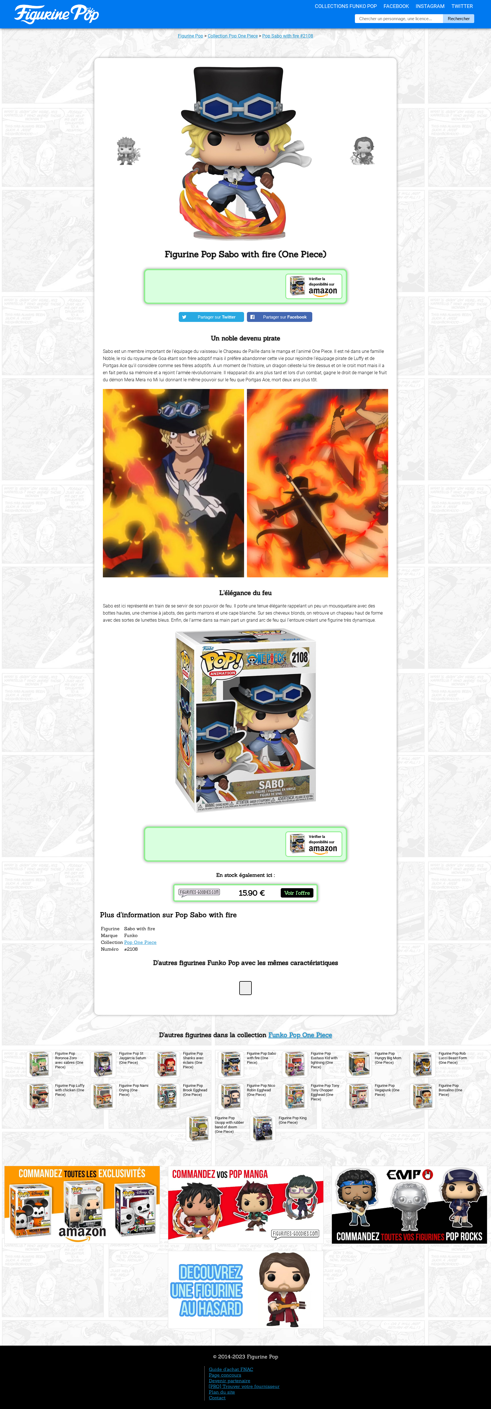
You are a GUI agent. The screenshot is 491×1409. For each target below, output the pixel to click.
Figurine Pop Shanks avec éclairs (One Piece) (193, 1060)
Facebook (396, 6)
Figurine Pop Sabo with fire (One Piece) (261, 1058)
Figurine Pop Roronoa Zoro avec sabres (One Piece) (69, 1060)
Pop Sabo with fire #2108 (287, 36)
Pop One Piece (140, 942)
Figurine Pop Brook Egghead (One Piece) (195, 1090)
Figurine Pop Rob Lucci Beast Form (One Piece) (453, 1058)
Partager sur (217, 317)
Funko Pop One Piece (300, 1035)
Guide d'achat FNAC (231, 1369)
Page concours (225, 1375)
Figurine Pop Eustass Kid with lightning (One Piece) (324, 1060)
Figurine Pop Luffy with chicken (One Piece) (69, 1090)
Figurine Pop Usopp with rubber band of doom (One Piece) (229, 1125)
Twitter (462, 6)
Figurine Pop (190, 36)
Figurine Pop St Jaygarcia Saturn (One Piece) (132, 1058)
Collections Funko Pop (346, 6)
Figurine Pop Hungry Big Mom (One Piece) (388, 1058)
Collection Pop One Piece (233, 36)
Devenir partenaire (229, 1380)
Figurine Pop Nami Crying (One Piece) (133, 1090)
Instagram (430, 6)
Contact (217, 1397)
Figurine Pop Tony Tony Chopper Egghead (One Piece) (325, 1092)
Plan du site (222, 1392)
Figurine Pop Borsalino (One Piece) (450, 1090)
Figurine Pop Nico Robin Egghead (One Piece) (261, 1090)
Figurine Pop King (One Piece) (293, 1120)
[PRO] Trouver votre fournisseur (244, 1386)
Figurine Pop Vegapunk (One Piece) (387, 1090)
